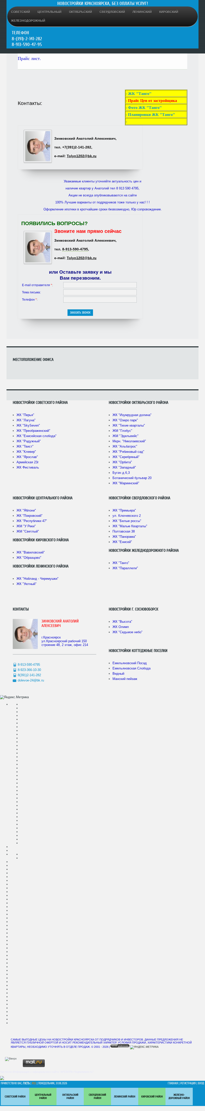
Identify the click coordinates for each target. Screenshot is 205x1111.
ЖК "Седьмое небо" (127, 632)
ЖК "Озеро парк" (125, 420)
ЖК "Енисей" (122, 542)
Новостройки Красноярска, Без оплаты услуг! (102, 3)
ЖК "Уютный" (26, 584)
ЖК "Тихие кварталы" (128, 425)
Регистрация (188, 1083)
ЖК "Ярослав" (27, 457)
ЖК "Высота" (122, 621)
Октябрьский (80, 12)
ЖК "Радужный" (28, 441)
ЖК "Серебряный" (126, 457)
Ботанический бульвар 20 (132, 478)
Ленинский (142, 12)
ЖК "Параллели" (125, 568)
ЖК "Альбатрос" (124, 446)
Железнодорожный (28, 20)
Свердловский (112, 12)
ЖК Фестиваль (27, 467)
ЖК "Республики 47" (31, 521)
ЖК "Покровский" (29, 516)
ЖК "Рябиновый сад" (128, 452)
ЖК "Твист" (25, 446)
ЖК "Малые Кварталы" (129, 526)
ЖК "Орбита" (122, 462)
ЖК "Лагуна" (26, 420)
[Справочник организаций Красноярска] (2, 1079)
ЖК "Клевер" (26, 452)
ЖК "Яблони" (26, 510)
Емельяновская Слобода (131, 668)
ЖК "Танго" (120, 563)
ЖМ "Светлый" (27, 531)
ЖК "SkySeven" (28, 425)
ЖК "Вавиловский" (30, 552)
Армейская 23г (27, 462)
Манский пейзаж (124, 679)
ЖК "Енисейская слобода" (36, 436)
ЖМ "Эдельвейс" (125, 436)
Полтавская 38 (123, 531)
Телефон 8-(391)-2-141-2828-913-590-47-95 (27, 38)
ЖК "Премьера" (124, 510)
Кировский (168, 12)
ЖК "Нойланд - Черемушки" (37, 578)
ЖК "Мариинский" (125, 483)
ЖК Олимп (120, 627)
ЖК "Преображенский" (33, 431)
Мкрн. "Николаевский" (129, 441)
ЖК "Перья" (25, 415)
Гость (26, 1083)
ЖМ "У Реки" (26, 526)
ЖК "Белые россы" (126, 521)
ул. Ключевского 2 (126, 516)
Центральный (50, 12)
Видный (118, 673)
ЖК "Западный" (124, 467)
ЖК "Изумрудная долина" (132, 415)
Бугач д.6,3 (121, 473)
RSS (34, 1083)
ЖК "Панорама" (124, 537)
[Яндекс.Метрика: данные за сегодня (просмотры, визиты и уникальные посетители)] (14, 697)
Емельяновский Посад (129, 663)
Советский (20, 12)
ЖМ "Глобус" (122, 431)
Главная (173, 1083)
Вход (201, 1083)
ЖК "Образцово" (28, 557)
